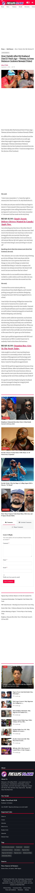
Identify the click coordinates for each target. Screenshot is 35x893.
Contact (3, 819)
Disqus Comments (18, 527)
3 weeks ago (17, 696)
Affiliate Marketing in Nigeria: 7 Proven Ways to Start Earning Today (16, 612)
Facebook (3, 803)
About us (3, 816)
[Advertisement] (17, 28)
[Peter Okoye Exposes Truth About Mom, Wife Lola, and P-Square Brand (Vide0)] (17, 500)
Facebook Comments (26, 522)
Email (5, 567)
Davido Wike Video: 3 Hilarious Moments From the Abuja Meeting (17, 608)
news (5, 666)
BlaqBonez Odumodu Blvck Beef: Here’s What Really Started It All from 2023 (16, 618)
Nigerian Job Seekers (7, 852)
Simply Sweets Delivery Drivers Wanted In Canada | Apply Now (17, 221)
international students (7, 849)
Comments (10, 522)
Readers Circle (4, 830)
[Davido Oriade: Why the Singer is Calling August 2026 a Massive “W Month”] (17, 469)
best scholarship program (8, 847)
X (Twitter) (9, 803)
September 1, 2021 (5, 67)
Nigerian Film (25, 849)
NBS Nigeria (18, 868)
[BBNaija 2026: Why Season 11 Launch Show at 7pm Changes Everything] (6, 751)
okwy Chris (4, 65)
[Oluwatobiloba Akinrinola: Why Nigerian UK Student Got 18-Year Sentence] (6, 713)
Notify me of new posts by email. (11, 577)
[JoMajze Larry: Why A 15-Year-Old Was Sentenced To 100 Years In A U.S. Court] (17, 677)
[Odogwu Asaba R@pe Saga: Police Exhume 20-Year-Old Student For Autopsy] (6, 723)
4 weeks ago (17, 715)
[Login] (32, 2)
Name (5, 560)
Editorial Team (4, 836)
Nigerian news (17, 852)
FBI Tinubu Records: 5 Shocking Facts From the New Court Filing (17, 604)
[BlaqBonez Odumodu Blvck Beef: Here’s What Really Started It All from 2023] (17, 408)
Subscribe (3, 833)
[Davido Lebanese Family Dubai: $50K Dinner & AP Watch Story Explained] (17, 438)
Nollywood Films (27, 852)
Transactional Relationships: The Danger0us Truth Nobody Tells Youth (16, 600)
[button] (2, 0)
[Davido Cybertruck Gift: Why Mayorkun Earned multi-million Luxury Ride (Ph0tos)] (6, 741)
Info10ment (5, 52)
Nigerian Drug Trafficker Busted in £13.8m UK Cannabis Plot (16, 595)
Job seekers (17, 849)
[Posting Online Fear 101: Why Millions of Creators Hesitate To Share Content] (6, 732)
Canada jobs (19, 847)
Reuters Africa (4, 868)
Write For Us (4, 826)
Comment (6, 543)
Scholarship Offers (6, 855)
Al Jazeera (11, 868)
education (26, 847)
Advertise (3, 823)
